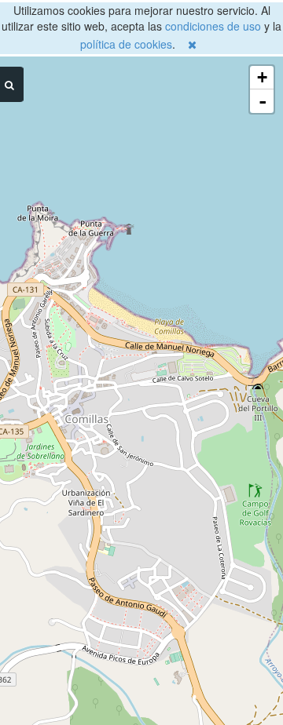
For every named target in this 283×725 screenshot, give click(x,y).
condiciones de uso (213, 26)
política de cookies (126, 44)
